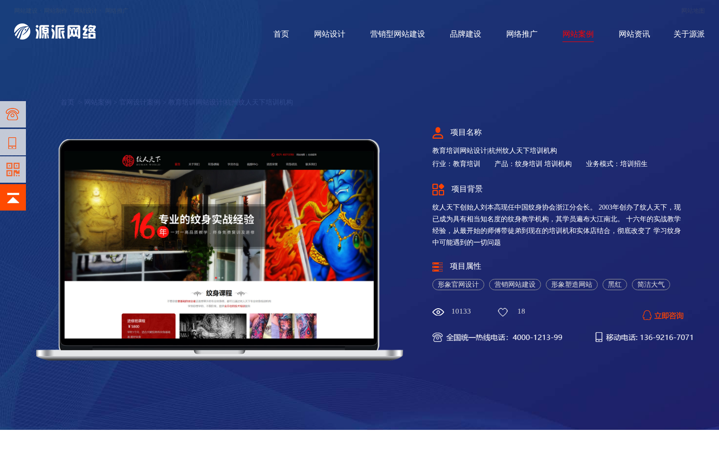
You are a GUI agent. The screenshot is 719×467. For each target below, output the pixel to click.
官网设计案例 (139, 102)
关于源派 (689, 34)
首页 (281, 34)
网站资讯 (634, 34)
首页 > (72, 102)
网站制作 (55, 10)
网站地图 (693, 10)
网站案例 (578, 34)
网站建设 (26, 10)
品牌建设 (465, 34)
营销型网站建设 (397, 34)
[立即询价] (663, 312)
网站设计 (85, 10)
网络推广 (117, 10)
